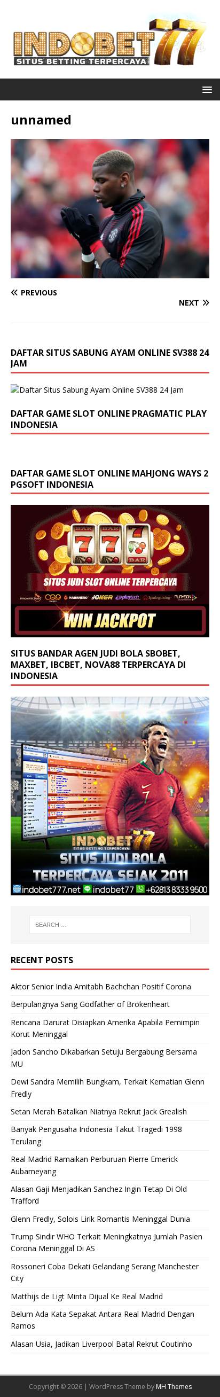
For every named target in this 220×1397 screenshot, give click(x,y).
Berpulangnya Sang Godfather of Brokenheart (90, 1004)
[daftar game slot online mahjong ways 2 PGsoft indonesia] (110, 631)
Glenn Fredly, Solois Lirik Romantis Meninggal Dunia (100, 1219)
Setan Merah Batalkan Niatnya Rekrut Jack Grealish (99, 1111)
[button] (205, 89)
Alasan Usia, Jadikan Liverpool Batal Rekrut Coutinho (101, 1344)
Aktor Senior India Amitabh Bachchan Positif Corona (101, 986)
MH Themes (174, 1386)
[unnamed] (110, 272)
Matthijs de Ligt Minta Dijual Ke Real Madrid (87, 1296)
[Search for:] (110, 925)
